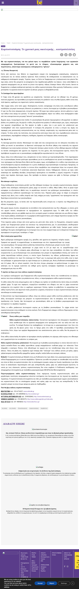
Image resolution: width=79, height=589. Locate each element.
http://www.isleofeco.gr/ (31, 402)
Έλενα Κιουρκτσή (22, 408)
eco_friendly (12, 408)
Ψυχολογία (35, 567)
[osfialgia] (39, 467)
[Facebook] (64, 566)
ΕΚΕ (42, 561)
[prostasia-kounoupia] (39, 429)
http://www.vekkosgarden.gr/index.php (40, 399)
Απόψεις (43, 567)
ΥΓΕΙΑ (33, 555)
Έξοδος (43, 571)
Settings (64, 583)
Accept (40, 583)
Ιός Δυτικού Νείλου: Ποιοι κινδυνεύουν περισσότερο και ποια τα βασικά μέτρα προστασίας (39, 433)
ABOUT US (67, 553)
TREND (34, 557)
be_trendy (4, 408)
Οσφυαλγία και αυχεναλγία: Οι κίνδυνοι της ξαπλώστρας (39, 471)
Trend (3, 46)
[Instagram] (67, 566)
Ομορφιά (34, 565)
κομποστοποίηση (34, 408)
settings (6, 587)
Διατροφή (35, 569)
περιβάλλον (44, 408)
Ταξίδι (43, 569)
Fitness (34, 571)
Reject (52, 583)
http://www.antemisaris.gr (42, 396)
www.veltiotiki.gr (28, 391)
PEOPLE (34, 553)
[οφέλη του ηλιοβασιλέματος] (39, 505)
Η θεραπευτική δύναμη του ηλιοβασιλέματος (39, 509)
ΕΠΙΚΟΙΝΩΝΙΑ (68, 555)
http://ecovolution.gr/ (32, 394)
